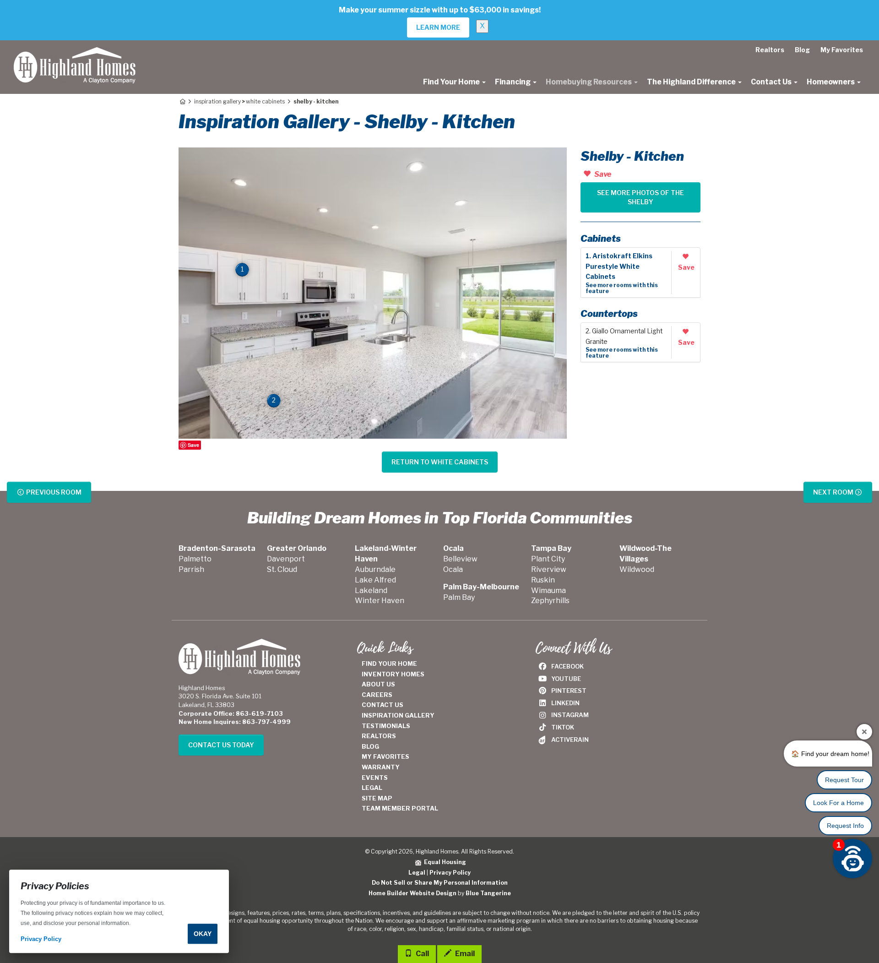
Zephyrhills (550, 600)
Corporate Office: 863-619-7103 (231, 713)
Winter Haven (379, 600)
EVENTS (375, 777)
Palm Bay (459, 597)
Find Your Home (452, 81)
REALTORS (379, 736)
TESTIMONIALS (386, 725)
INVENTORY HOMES (393, 674)
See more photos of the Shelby (640, 197)
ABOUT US (378, 684)
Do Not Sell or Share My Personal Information (440, 882)
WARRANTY (381, 767)
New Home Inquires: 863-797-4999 (235, 721)
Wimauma (548, 590)
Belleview (460, 559)
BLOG (370, 746)
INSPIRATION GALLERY (398, 715)
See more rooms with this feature (622, 288)
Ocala (453, 569)
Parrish (191, 569)
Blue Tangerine (488, 893)
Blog (802, 50)
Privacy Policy (450, 872)
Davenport (286, 559)
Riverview (548, 569)
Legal (416, 872)
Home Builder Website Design (412, 893)
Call (421, 953)
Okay (203, 933)
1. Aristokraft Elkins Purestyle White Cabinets (619, 266)
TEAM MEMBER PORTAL (400, 808)
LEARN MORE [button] (438, 27)
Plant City (548, 559)
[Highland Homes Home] (74, 51)
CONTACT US (382, 704)
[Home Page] (182, 101)
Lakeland (371, 590)
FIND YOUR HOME (389, 663)
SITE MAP (377, 798)
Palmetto (195, 559)
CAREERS (377, 694)
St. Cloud (282, 569)
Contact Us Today (221, 745)
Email (464, 953)
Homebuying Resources (589, 81)
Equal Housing (443, 862)
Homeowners (831, 81)
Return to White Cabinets (439, 462)
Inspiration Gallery (217, 101)
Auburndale (375, 569)
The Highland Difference (692, 81)
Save (193, 444)
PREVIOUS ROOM (53, 492)
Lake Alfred (375, 580)
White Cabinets (265, 101)
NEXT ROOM (834, 492)
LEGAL (372, 787)
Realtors (769, 50)
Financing (513, 81)
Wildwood (636, 569)
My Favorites (841, 50)
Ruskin (543, 580)
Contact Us (772, 81)
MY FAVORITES (385, 756)
